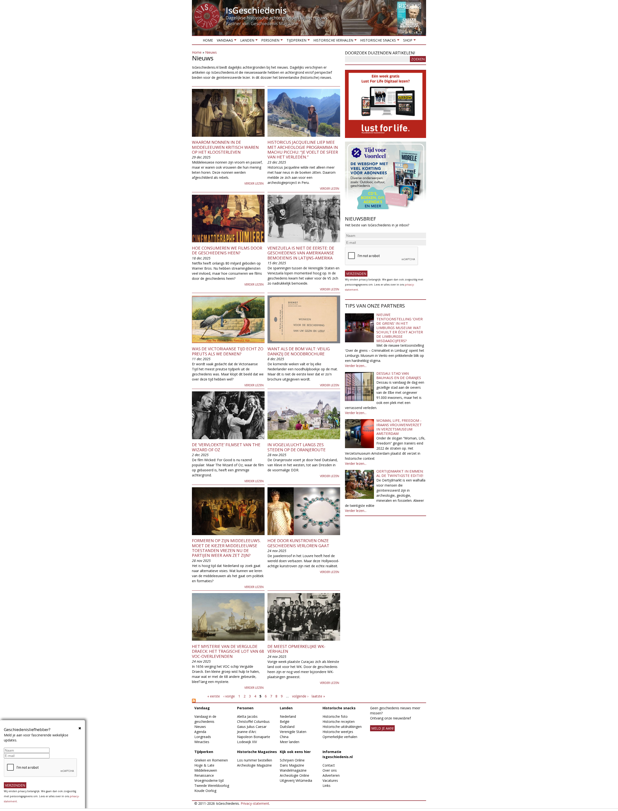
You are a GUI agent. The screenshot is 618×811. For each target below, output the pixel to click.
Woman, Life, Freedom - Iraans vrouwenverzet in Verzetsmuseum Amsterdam (399, 427)
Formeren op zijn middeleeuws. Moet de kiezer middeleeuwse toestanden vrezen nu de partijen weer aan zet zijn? (226, 548)
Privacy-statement (255, 803)
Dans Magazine (292, 765)
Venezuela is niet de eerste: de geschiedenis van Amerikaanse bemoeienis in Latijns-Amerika (300, 253)
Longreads (202, 736)
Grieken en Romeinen (211, 760)
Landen (246, 41)
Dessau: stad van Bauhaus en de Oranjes (398, 375)
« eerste (213, 696)
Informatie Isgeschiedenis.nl (338, 754)
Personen (269, 41)
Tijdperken (295, 41)
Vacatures (330, 780)
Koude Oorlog (205, 790)
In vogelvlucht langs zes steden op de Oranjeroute (296, 447)
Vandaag (224, 41)
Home (208, 40)
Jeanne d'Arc (246, 731)
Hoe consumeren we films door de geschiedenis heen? (227, 250)
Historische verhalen (332, 41)
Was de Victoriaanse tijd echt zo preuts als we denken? (227, 351)
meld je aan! (382, 728)
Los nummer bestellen (254, 760)
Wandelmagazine (293, 770)
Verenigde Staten (293, 731)
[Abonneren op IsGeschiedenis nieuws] (266, 701)
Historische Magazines (257, 751)
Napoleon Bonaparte (253, 736)
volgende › (300, 696)
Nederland (288, 716)
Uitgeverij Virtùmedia (296, 780)
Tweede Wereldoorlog (211, 785)
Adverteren (331, 775)
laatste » (318, 696)
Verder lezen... (355, 365)
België (284, 721)
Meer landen (289, 741)
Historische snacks (377, 41)
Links (326, 785)
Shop (406, 41)
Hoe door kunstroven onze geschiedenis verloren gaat (298, 543)
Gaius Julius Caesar (252, 726)
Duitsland (287, 726)
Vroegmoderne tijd (209, 780)
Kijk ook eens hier (295, 751)
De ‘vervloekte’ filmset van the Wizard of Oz (226, 447)
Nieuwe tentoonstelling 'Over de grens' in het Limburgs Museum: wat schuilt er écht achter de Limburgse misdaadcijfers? (399, 327)
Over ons (330, 770)
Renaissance (204, 775)
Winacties (201, 741)
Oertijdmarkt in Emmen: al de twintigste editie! (399, 473)
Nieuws (211, 52)
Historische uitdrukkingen (342, 726)
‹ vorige (229, 696)
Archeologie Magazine (254, 765)
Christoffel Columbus (253, 721)
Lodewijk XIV (247, 741)
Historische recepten (339, 721)
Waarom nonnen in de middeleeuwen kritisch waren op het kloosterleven (225, 147)
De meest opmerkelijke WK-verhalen (296, 649)
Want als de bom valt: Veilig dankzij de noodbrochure (298, 351)
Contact (329, 765)
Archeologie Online (294, 775)
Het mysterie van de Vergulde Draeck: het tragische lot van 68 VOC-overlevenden (228, 651)
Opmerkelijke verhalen (340, 736)
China (284, 736)
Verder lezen (254, 183)
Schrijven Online (292, 760)
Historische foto (335, 716)
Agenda (200, 731)
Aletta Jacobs (247, 716)
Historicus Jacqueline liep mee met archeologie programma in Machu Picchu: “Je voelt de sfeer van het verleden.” (302, 149)
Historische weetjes (338, 731)
